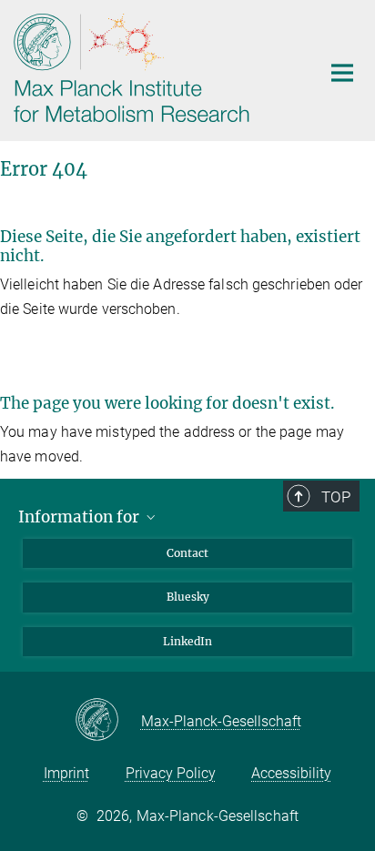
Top (335, 497)
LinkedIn (187, 641)
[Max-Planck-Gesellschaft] (108, 721)
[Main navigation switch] (342, 73)
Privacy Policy (171, 773)
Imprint (66, 773)
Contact (187, 553)
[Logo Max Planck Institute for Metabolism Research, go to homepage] (153, 68)
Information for (80, 517)
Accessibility (291, 773)
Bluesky (188, 596)
